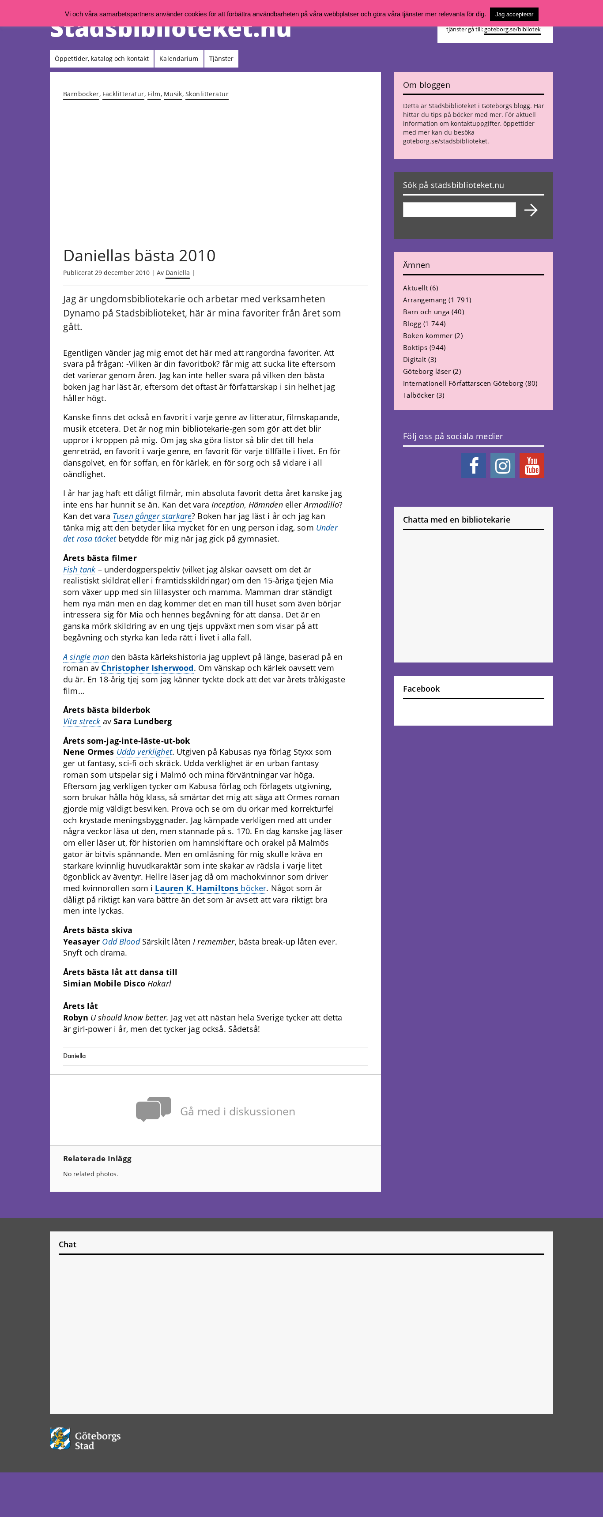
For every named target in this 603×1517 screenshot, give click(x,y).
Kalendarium (178, 58)
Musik (173, 94)
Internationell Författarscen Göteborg (463, 383)
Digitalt (414, 359)
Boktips (415, 347)
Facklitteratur (123, 94)
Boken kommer (427, 335)
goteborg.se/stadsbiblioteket (445, 141)
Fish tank (79, 569)
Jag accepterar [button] (514, 14)
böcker (210, 888)
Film (154, 94)
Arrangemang (425, 299)
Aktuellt (415, 287)
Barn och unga (426, 311)
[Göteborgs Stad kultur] (108, 1438)
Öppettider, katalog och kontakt (102, 58)
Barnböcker (81, 94)
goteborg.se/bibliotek (512, 29)
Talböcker (418, 395)
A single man (86, 656)
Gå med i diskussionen (237, 1111)
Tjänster (221, 58)
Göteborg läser (427, 371)
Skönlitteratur (207, 94)
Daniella (178, 272)
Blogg (412, 323)
